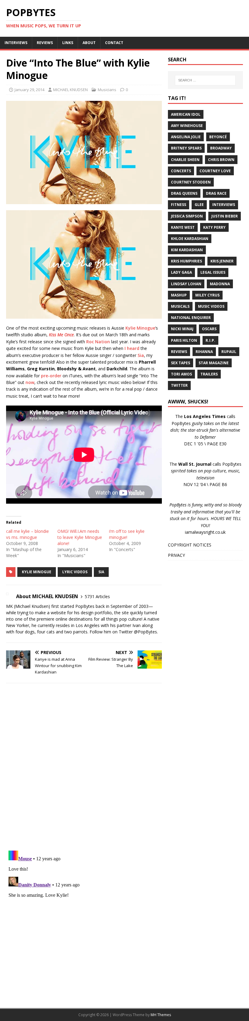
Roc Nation (98, 341)
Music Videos (211, 306)
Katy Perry (214, 227)
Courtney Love (215, 170)
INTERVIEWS (16, 42)
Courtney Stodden (191, 182)
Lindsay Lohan (186, 283)
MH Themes (161, 1014)
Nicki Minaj (182, 328)
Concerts (181, 170)
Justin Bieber (224, 216)
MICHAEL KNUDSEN (70, 89)
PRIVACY (176, 555)
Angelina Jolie (186, 136)
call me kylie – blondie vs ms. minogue (27, 534)
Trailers (209, 374)
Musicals (180, 306)
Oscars (209, 328)
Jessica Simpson (187, 216)
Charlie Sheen (185, 159)
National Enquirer (191, 317)
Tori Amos (181, 374)
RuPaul (228, 351)
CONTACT (114, 42)
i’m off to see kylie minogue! (127, 534)
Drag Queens (184, 193)
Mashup (179, 295)
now (30, 382)
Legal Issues (212, 272)
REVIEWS (45, 42)
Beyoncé (218, 136)
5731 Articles (97, 596)
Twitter (179, 385)
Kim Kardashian (187, 249)
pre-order (51, 376)
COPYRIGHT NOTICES (189, 545)
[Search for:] (205, 80)
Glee (199, 204)
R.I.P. (210, 340)
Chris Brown (221, 159)
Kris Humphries (186, 261)
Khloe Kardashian (189, 238)
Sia (141, 355)
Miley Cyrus (207, 295)
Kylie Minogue (140, 328)
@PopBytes (145, 632)
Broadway (221, 148)
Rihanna (204, 351)
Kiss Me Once (61, 334)
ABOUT (89, 42)
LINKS (67, 42)
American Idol (185, 114)
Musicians (107, 89)
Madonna (220, 283)
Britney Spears (186, 148)
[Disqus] (84, 767)
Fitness (178, 204)
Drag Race (216, 193)
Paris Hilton (184, 340)
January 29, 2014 (29, 89)
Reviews (179, 351)
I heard (131, 348)
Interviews (223, 204)
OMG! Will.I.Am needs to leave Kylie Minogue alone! (79, 537)
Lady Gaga (181, 272)
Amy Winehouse (187, 125)
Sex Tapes (180, 362)
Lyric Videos (74, 571)
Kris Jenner (222, 261)
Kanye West (183, 227)
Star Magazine (214, 362)
